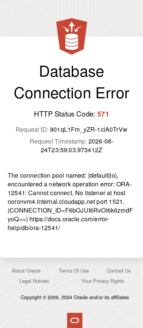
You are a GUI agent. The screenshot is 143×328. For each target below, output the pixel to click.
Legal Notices (34, 280)
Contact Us (119, 270)
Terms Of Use (74, 270)
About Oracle (26, 270)
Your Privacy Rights (103, 280)
